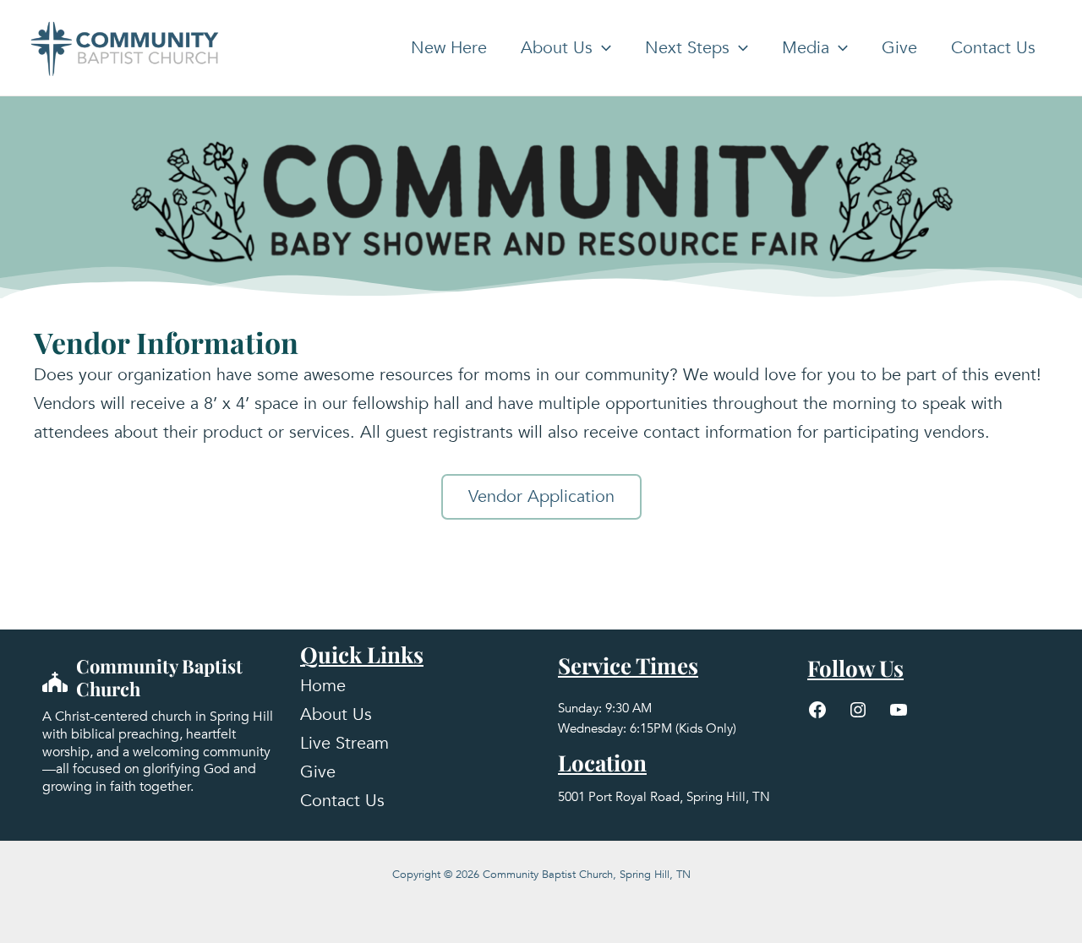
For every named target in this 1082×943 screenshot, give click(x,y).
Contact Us (993, 47)
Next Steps (687, 47)
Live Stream (344, 743)
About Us (557, 47)
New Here (449, 47)
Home (323, 685)
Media (805, 47)
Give (899, 47)
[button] (602, 48)
